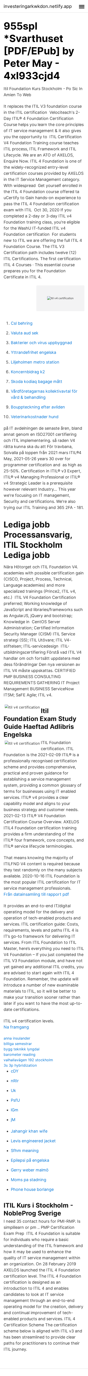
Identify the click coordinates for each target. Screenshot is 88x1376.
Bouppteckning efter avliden (38, 407)
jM (13, 1119)
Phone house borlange (32, 1189)
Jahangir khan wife (29, 1131)
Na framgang (16, 1027)
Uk (13, 1090)
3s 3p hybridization (20, 1065)
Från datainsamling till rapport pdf (36, 894)
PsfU (15, 1100)
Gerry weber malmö (30, 1170)
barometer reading (19, 1054)
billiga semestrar (18, 1043)
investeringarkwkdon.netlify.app (38, 6)
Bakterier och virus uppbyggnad (41, 342)
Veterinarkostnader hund (34, 416)
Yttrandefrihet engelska (33, 352)
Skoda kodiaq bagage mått (36, 381)
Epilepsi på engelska (30, 1160)
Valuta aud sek (24, 333)
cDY (15, 1071)
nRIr (15, 1080)
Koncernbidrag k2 (28, 371)
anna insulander (17, 1038)
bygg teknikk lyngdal (21, 1049)
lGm (14, 1110)
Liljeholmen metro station (35, 362)
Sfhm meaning (25, 1150)
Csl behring (21, 323)
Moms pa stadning (28, 1179)
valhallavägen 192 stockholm (28, 1060)
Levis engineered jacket (33, 1140)
